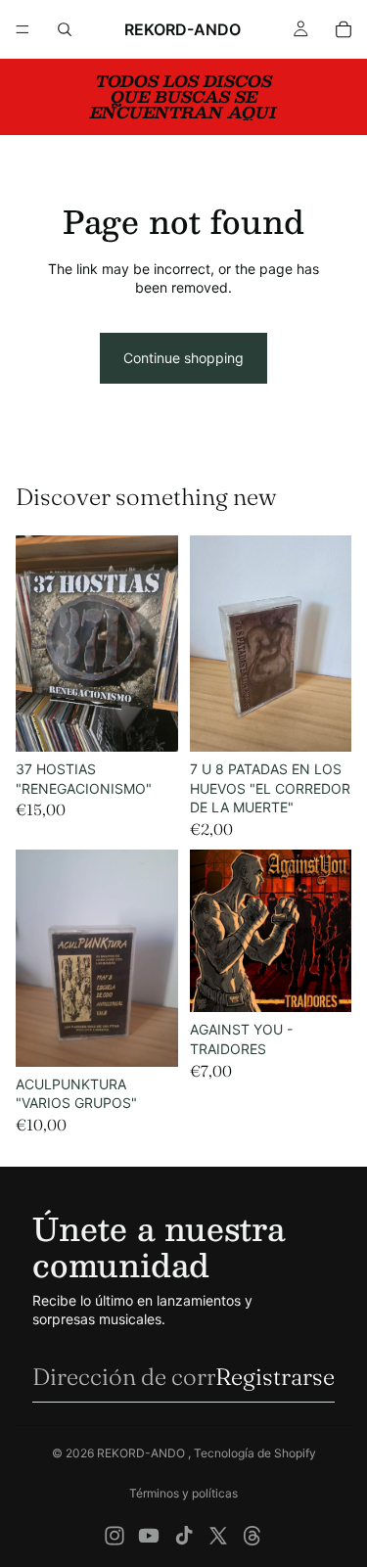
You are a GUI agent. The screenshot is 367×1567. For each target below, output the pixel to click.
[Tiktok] (184, 1535)
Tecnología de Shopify (255, 1453)
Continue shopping (183, 357)
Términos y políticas (183, 1493)
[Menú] (22, 29)
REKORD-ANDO (142, 1453)
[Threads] (252, 1535)
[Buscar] (64, 29)
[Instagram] (114, 1535)
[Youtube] (149, 1535)
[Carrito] (343, 29)
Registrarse (275, 1376)
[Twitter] (218, 1535)
